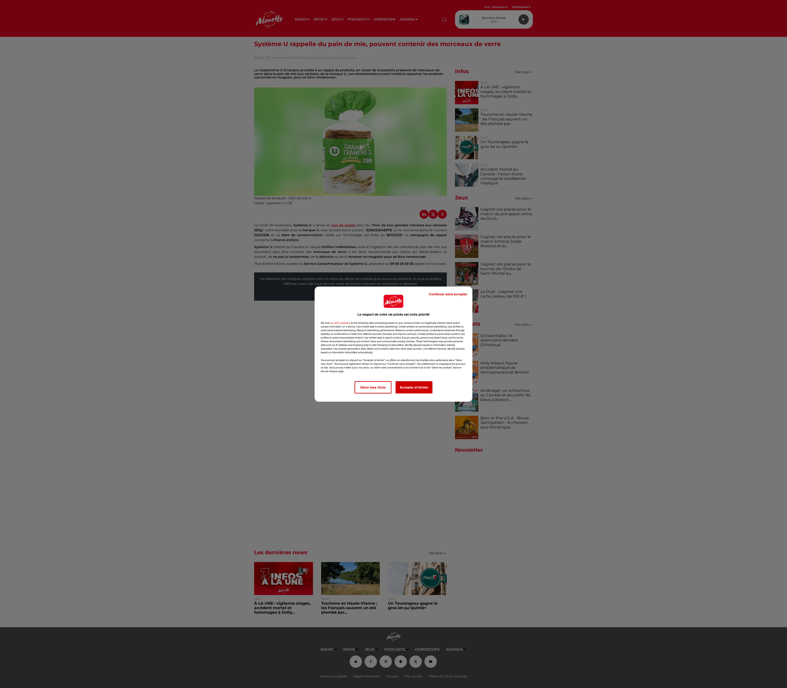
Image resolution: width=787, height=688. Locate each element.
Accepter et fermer (414, 387)
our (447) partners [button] (340, 322)
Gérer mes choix (373, 387)
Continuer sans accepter (448, 294)
